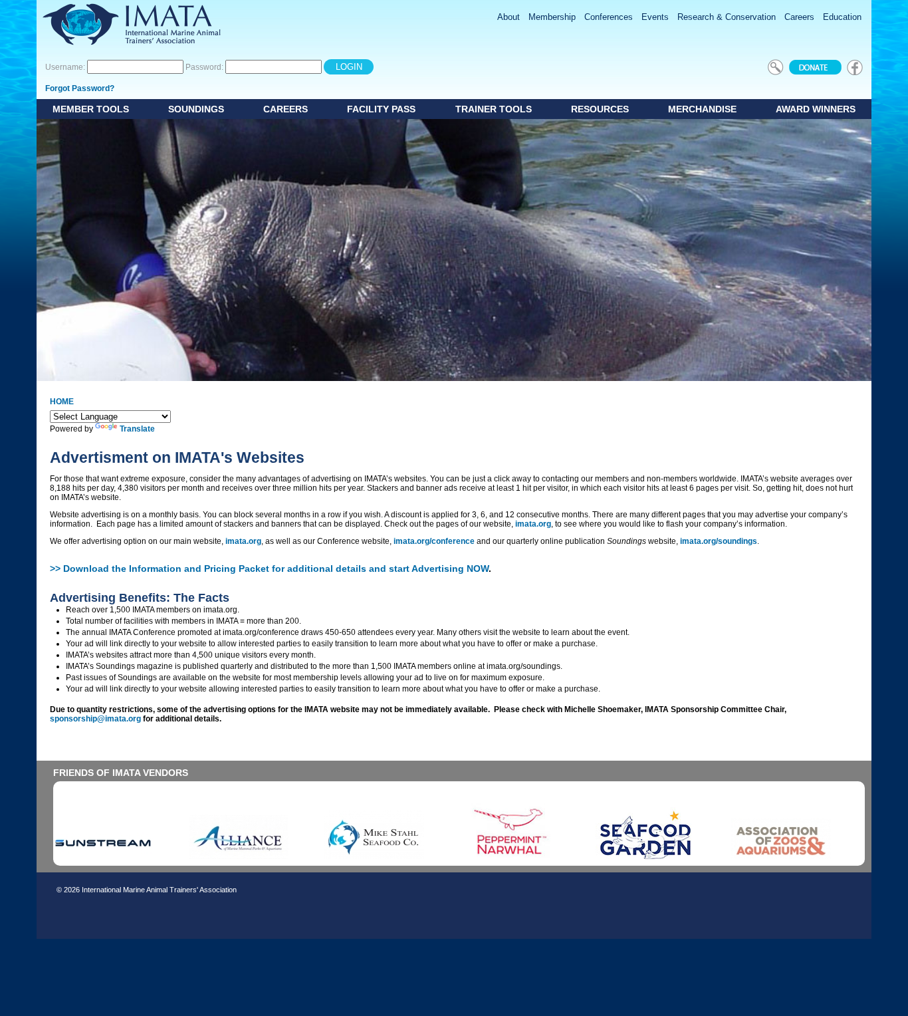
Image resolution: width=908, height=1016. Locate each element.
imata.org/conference (434, 541)
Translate (137, 429)
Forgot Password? (79, 88)
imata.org (533, 524)
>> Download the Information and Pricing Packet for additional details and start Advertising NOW (269, 568)
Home (62, 401)
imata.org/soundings (718, 541)
